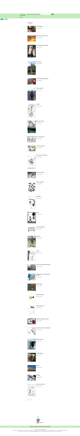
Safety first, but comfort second (42, 35)
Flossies (37, 365)
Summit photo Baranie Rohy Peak (42, 78)
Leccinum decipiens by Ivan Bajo (42, 45)
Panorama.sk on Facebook (46, 426)
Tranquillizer (38, 196)
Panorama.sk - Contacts (34, 426)
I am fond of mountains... (40, 145)
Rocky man (38, 236)
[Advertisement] (40, 7)
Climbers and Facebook (40, 384)
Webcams (29, 14)
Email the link (41, 422)
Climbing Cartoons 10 (40, 305)
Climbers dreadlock (39, 88)
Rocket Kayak (38, 61)
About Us (39, 426)
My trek (37, 212)
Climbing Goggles (39, 26)
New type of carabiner (40, 172)
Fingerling (38, 375)
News (35, 14)
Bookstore (38, 14)
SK (2, 19)
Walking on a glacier (39, 339)
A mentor (38, 104)
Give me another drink (40, 136)
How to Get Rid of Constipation (41, 155)
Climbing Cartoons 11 (40, 294)
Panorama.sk (43, 429)
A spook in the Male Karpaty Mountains (43, 264)
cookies (36, 431)
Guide (32, 14)
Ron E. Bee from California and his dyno (43, 327)
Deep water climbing (40, 121)
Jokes (21, 17)
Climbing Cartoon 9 (39, 353)
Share (38, 419)
